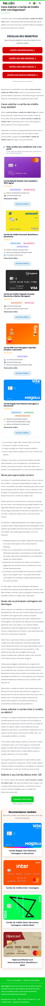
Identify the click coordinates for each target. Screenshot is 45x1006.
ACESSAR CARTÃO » (22, 204)
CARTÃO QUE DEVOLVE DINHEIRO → (22, 75)
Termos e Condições (14, 980)
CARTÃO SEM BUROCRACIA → (22, 50)
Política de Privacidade (31, 980)
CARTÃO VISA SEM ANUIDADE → (22, 58)
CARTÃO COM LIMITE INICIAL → (22, 67)
